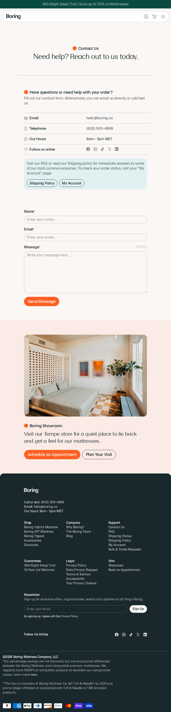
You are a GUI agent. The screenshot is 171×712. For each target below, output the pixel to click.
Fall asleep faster (85, 261)
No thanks (85, 274)
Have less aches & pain (85, 248)
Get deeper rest (85, 235)
